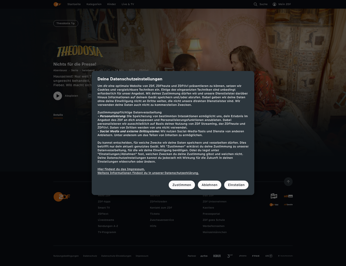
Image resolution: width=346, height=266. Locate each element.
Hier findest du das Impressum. (121, 169)
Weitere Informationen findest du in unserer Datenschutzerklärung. (148, 173)
